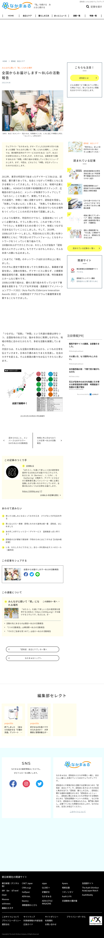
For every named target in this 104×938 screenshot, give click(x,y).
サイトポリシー (51, 916)
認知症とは (84, 78)
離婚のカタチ (7, 908)
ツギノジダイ (67, 892)
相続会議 (66, 887)
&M (3, 890)
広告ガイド (28, 924)
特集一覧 (93, 16)
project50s (8, 723)
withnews (6, 903)
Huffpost (26, 892)
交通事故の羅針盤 (69, 900)
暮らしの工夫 (43, 16)
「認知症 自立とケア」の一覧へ (33, 649)
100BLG (30, 465)
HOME (11, 16)
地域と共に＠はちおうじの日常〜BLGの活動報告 (46, 440)
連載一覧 (76, 16)
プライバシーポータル (76, 916)
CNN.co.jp (26, 887)
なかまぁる (46, 896)
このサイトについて (78, 811)
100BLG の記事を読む (49, 495)
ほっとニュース (60, 16)
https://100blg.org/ (31, 491)
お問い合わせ (50, 924)
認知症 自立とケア (91, 143)
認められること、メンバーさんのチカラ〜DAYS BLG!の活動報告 (18, 440)
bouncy (25, 900)
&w (8, 890)
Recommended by (83, 394)
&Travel (15, 890)
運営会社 (6, 924)
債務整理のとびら (29, 905)
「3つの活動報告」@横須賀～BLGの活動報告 (25, 627)
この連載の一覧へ (50, 601)
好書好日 (46, 892)
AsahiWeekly (87, 894)
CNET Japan (27, 883)
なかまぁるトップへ (33, 658)
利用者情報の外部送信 (32, 920)
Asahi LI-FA (66, 896)
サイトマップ (29, 916)
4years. (65, 883)
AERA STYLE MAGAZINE (47, 902)
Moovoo (5, 899)
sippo (44, 883)
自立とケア (27, 16)
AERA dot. (26, 896)
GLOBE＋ (46, 887)
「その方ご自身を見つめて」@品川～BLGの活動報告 (28, 631)
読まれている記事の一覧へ (84, 248)
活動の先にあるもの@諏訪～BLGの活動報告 (25, 623)
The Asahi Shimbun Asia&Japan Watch (90, 889)
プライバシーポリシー (11, 920)
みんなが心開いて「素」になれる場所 (18, 67)
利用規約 (49, 920)
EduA (4, 894)
